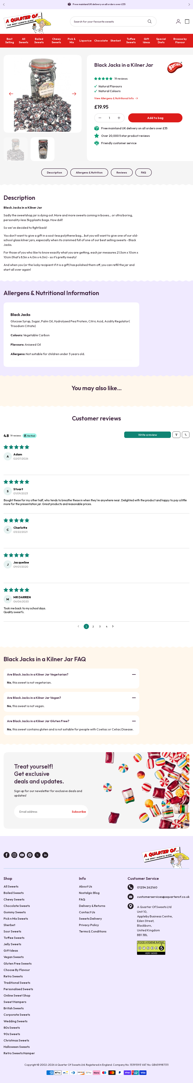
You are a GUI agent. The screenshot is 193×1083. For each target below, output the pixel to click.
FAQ (143, 172)
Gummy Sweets (15, 912)
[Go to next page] (114, 626)
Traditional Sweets (17, 983)
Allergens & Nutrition (89, 172)
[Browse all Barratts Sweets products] (174, 67)
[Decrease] (100, 118)
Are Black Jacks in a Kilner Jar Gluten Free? (38, 721)
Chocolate (101, 40)
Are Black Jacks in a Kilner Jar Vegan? (34, 698)
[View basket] (187, 21)
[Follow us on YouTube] (22, 856)
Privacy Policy (89, 925)
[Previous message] (4, 4)
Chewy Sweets (56, 40)
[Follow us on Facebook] (7, 856)
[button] (103, 78)
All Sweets (23, 40)
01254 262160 (147, 887)
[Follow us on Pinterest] (30, 856)
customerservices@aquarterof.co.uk (163, 897)
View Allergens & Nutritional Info (114, 98)
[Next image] (74, 93)
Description (54, 172)
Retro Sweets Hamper (19, 1053)
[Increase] (119, 118)
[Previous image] (11, 93)
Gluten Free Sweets (17, 963)
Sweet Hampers (15, 1002)
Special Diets (161, 40)
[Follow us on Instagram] (14, 856)
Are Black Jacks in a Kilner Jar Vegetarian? (37, 674)
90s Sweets (12, 1034)
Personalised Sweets (18, 989)
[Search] (150, 21)
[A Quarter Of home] (27, 23)
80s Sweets (12, 1027)
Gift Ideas (146, 40)
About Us (85, 886)
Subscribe (79, 811)
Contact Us (87, 912)
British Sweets (14, 1008)
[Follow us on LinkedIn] (45, 856)
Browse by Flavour (180, 40)
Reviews (121, 172)
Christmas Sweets (16, 1040)
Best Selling (9, 40)
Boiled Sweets (39, 40)
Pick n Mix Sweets (16, 918)
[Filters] (176, 435)
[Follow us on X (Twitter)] (37, 856)
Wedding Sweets (15, 1021)
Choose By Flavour (17, 970)
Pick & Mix (72, 40)
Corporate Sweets (17, 1014)
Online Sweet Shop (17, 995)
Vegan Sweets (14, 957)
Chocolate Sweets (17, 906)
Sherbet (115, 40)
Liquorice (85, 40)
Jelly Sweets (12, 944)
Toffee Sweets (131, 40)
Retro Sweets (13, 976)
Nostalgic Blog (89, 893)
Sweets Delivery (90, 918)
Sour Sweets (12, 931)
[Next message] (188, 4)
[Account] (178, 21)
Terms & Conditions (92, 931)
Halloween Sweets (17, 1047)
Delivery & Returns (92, 906)
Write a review (147, 435)
